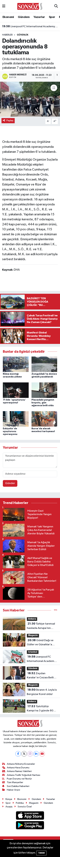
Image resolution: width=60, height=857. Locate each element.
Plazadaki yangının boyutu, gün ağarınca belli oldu (43, 403)
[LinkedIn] (36, 754)
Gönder (10, 483)
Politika (20, 803)
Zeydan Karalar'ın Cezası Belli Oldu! (40, 676)
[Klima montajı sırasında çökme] (16, 364)
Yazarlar (39, 17)
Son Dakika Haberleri (18, 786)
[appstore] (30, 816)
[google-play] (30, 825)
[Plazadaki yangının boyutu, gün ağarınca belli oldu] (44, 390)
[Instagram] (30, 754)
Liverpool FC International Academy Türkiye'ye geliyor (30, 26)
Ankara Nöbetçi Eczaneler (21, 764)
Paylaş (9, 120)
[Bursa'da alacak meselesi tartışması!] (44, 418)
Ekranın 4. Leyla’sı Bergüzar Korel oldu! (42, 692)
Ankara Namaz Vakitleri (19, 771)
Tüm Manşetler (15, 782)
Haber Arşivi (13, 790)
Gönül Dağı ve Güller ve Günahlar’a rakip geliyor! (40, 643)
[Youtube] (42, 754)
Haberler (7, 35)
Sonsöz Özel (25, 806)
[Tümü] (55, 610)
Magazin (33, 635)
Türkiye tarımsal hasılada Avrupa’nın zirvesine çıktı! (41, 626)
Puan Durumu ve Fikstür (19, 778)
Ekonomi (8, 17)
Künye (9, 799)
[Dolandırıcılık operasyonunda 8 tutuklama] (30, 99)
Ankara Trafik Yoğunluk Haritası (23, 775)
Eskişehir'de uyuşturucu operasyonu (10, 431)
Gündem (24, 17)
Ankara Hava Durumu (18, 767)
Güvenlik (22, 35)
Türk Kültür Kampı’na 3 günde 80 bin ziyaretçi (40, 709)
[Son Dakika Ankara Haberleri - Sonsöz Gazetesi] (29, 6)
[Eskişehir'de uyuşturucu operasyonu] (16, 418)
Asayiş (9, 806)
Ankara (32, 619)
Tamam (41, 853)
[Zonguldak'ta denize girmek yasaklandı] (44, 364)
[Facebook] (18, 754)
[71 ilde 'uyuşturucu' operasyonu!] (16, 390)
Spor (52, 17)
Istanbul (32, 652)
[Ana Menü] (3, 6)
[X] (24, 754)
